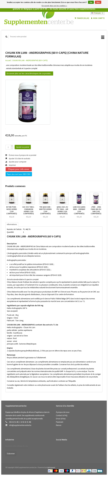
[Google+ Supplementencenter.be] (70, 447)
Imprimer (12, 165)
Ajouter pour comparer (17, 162)
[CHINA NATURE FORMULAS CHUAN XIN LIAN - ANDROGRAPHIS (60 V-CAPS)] (27, 102)
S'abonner (11, 453)
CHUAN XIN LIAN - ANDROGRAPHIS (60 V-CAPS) (30, 60)
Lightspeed (51, 467)
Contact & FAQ (61, 415)
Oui (91, 2)
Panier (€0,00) (83, 18)
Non (98, 2)
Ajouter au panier (22, 147)
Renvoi (58, 425)
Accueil (8, 60)
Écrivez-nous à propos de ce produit (22, 155)
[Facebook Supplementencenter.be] (58, 447)
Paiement (59, 422)
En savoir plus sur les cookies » (54, 6)
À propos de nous (62, 412)
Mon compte (99, 18)
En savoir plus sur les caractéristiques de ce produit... (29, 73)
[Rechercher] (6, 37)
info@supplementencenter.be (20, 425)
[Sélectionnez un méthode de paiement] (50, 471)
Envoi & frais (61, 418)
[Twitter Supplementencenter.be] (64, 447)
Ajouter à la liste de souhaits (19, 158)
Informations (12, 224)
